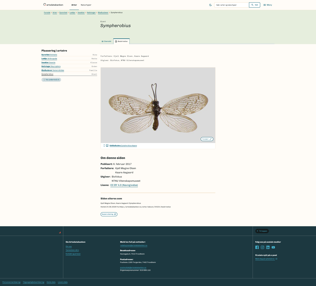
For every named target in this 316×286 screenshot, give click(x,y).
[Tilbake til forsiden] (53, 5)
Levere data (63, 282)
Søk (256, 5)
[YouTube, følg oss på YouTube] (273, 247)
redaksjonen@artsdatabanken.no (133, 245)
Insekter (81, 12)
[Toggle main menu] (267, 5)
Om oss (69, 246)
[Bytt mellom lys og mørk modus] (210, 5)
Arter (74, 5)
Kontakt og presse (73, 254)
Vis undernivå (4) (52, 80)
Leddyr (72, 12)
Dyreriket (63, 12)
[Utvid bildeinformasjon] (106, 145)
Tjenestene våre (72, 250)
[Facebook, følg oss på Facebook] (257, 247)
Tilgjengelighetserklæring (33, 282)
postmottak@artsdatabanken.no (133, 267)
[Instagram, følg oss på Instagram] (262, 247)
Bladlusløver (103, 12)
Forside (47, 12)
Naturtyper (86, 5)
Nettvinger (91, 12)
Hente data (51, 282)
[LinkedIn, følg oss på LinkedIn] (268, 247)
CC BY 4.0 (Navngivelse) (124, 185)
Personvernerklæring (11, 282)
